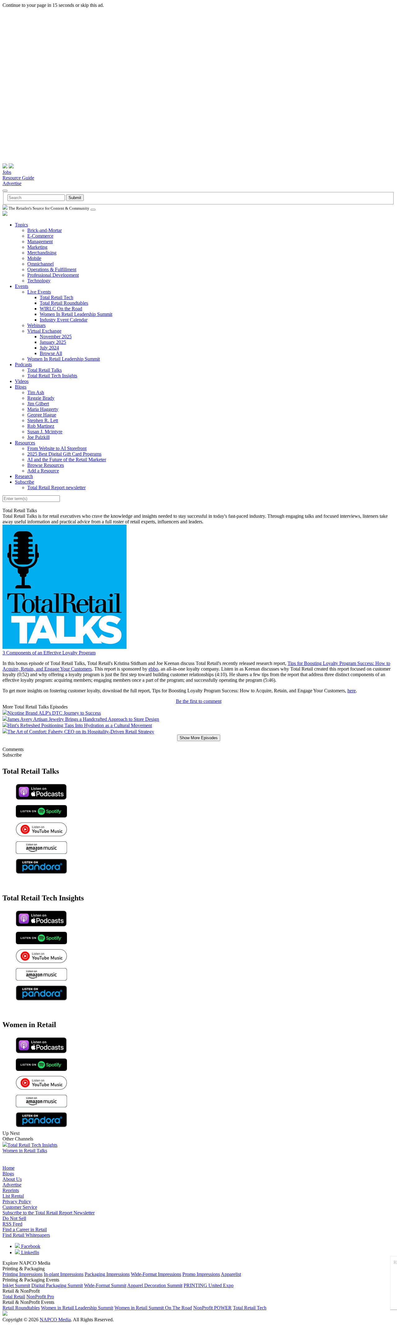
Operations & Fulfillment (51, 269)
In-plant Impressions (63, 1274)
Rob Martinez (40, 426)
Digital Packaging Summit (57, 1285)
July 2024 (49, 347)
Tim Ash (35, 392)
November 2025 (56, 336)
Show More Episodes (199, 737)
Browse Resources (45, 465)
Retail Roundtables (21, 1307)
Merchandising (41, 252)
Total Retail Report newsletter (56, 487)
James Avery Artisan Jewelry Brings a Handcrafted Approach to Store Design (83, 719)
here (351, 690)
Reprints (10, 1190)
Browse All (51, 353)
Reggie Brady (41, 398)
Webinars (36, 325)
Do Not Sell (14, 1218)
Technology (39, 280)
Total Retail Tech (56, 297)
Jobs (6, 172)
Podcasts (23, 364)
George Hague (41, 414)
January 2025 (53, 342)
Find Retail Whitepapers (26, 1235)
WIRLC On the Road (61, 308)
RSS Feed (12, 1224)
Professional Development (53, 275)
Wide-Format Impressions (156, 1274)
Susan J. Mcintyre (44, 431)
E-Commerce (40, 236)
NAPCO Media (55, 1319)
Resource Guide (18, 177)
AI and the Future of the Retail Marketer (66, 459)
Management (40, 241)
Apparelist (231, 1274)
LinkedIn (29, 1252)
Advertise (11, 183)
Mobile (34, 258)
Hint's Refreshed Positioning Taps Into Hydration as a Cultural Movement (79, 725)
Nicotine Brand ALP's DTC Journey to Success (54, 713)
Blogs (20, 386)
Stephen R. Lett (42, 420)
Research (24, 476)
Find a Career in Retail (24, 1229)
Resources (25, 442)
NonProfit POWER (212, 1307)
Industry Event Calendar (63, 319)
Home (8, 1168)
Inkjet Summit (16, 1285)
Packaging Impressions (107, 1274)
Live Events (39, 291)
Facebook (30, 1246)
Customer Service (19, 1207)
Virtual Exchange (44, 331)
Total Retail (13, 1296)
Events (21, 286)
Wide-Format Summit (105, 1285)
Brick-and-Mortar (44, 230)
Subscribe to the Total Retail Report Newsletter (48, 1212)
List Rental (13, 1196)
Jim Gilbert (38, 403)
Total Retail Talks (44, 370)
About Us (12, 1179)
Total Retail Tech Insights (52, 375)
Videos (22, 381)
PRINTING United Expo (209, 1285)
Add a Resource (43, 470)
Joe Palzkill (38, 437)
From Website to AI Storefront (57, 448)
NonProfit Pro (40, 1296)
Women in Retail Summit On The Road (153, 1307)
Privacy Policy (16, 1201)
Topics (21, 224)
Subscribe (24, 482)
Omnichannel (40, 263)
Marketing (37, 247)
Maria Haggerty (42, 409)
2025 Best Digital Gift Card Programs (64, 454)
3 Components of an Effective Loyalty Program (49, 652)
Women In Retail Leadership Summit (76, 314)
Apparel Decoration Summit (154, 1285)
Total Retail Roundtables (64, 303)
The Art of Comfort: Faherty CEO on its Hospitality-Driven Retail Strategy (80, 731)
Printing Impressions (22, 1274)
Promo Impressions (201, 1274)
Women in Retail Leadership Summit (77, 1307)
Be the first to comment (198, 701)
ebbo (153, 669)
